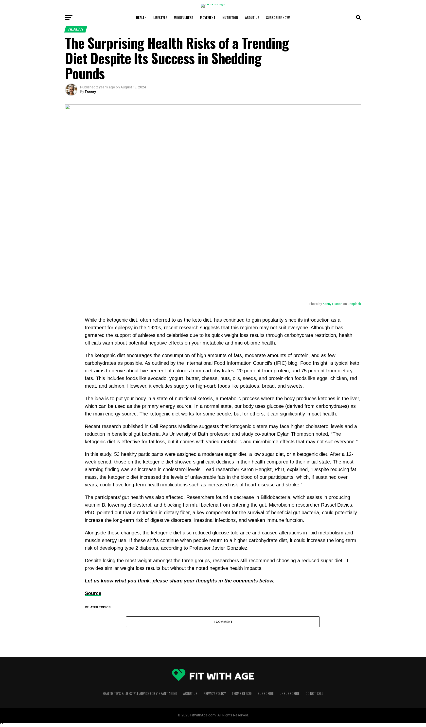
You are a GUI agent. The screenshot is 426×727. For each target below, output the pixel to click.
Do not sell (314, 693)
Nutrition (230, 17)
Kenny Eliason (332, 304)
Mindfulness (183, 17)
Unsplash (354, 304)
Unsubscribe (290, 693)
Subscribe (266, 693)
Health (141, 17)
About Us (252, 17)
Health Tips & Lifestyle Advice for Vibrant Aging (140, 693)
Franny (90, 92)
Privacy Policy (214, 693)
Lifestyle (160, 17)
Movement (207, 17)
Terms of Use (242, 693)
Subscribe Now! (278, 17)
